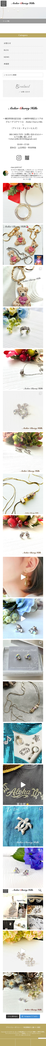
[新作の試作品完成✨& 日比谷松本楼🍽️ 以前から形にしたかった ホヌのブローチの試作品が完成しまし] (23, 826)
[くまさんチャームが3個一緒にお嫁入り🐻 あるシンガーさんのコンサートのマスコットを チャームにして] (23, 244)
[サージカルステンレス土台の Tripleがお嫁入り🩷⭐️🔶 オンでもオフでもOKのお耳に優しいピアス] (23, 868)
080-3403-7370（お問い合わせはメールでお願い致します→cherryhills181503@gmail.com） (25, 136)
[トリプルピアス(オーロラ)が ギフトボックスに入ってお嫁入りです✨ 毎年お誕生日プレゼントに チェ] (23, 660)
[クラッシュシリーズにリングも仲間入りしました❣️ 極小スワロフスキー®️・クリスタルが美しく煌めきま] (23, 328)
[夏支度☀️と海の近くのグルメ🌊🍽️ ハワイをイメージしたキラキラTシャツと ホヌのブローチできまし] (23, 785)
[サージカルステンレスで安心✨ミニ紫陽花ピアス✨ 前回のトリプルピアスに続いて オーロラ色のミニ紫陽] (23, 992)
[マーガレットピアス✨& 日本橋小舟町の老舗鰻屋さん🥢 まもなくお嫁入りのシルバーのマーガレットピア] (23, 951)
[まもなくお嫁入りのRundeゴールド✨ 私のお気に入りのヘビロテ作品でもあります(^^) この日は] (23, 701)
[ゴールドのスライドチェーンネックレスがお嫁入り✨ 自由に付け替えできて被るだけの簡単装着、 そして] (23, 494)
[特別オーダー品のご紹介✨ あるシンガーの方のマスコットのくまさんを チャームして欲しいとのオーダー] (23, 286)
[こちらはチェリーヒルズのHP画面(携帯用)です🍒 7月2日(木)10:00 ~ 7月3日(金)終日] (23, 909)
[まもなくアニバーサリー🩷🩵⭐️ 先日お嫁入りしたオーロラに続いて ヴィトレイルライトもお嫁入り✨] (23, 618)
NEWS (6, 57)
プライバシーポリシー (13, 1027)
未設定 (6, 64)
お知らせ (7, 43)
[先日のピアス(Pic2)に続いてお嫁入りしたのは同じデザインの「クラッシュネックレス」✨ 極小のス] (23, 369)
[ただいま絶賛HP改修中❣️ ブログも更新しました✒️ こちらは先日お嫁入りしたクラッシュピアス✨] (23, 535)
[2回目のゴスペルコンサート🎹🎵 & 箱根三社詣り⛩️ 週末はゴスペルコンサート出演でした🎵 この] (23, 743)
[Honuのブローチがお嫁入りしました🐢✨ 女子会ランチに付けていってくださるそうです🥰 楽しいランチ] (23, 411)
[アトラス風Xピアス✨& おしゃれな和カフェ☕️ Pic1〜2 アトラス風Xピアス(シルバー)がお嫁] (23, 452)
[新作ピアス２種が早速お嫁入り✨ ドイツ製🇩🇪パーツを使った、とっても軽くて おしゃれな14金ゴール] (23, 577)
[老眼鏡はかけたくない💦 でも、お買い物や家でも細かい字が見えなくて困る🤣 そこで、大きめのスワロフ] (23, 203)
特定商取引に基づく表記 (31, 1027)
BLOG (6, 50)
